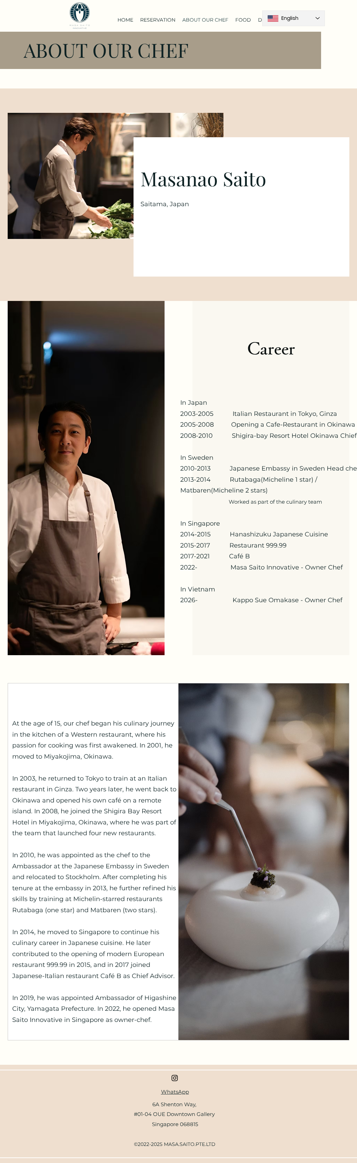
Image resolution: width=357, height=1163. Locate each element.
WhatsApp (175, 1091)
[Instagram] (174, 1078)
